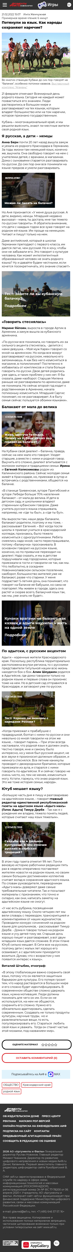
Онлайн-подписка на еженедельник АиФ (34, 1126)
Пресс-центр (51, 1116)
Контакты (41, 1131)
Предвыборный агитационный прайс (32, 1136)
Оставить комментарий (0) (36, 1058)
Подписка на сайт (17, 1131)
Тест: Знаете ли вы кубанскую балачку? (33, 296)
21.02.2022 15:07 (11, 14)
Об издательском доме (21, 1116)
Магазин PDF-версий (34, 1121)
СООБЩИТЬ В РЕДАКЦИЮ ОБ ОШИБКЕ (29, 1141)
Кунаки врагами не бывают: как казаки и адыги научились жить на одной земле (36, 623)
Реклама (9, 1121)
